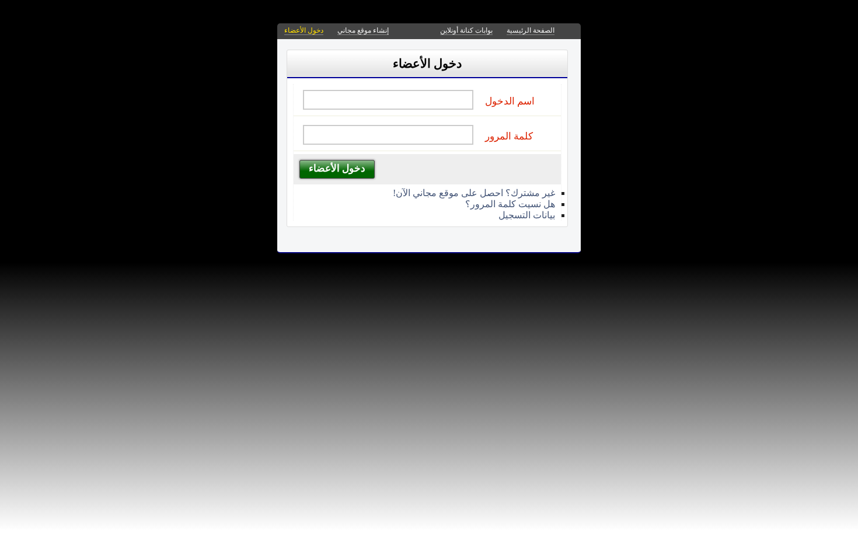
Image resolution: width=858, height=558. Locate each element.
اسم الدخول (510, 101)
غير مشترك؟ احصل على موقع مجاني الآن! (474, 193)
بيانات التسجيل (526, 215)
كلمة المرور (509, 136)
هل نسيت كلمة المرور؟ (510, 204)
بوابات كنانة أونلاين (466, 30)
